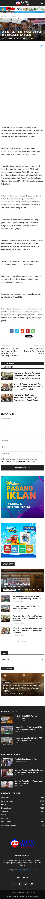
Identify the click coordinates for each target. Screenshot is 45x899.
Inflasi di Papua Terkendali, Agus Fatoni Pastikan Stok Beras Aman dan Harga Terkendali (28, 386)
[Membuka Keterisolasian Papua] (7, 762)
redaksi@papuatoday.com (28, 870)
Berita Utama (5, 400)
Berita (3, 804)
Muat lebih (21, 641)
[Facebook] (13, 884)
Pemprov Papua (7, 801)
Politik (3, 815)
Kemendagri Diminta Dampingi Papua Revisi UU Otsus (34, 351)
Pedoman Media (32, 892)
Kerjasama (5, 378)
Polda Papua (6, 822)
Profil (9, 892)
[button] (42, 3)
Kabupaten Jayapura (8, 825)
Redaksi (9, 38)
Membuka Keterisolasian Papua (26, 759)
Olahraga (4, 811)
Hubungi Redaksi (18, 892)
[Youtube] (32, 884)
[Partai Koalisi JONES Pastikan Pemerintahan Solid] (22, 580)
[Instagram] (19, 884)
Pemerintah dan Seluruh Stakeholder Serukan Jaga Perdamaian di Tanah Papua (26, 397)
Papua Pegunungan (9, 589)
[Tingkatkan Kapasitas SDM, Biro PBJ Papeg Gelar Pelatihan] (5, 608)
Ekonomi (4, 818)
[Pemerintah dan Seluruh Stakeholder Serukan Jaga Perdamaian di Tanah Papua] (7, 398)
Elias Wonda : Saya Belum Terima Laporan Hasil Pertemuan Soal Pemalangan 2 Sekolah (11, 352)
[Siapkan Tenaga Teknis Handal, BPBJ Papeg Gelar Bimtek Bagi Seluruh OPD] (5, 598)
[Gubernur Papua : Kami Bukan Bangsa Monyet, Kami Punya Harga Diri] (7, 773)
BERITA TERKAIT (9, 364)
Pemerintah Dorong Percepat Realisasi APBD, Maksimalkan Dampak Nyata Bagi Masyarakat (28, 375)
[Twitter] (25, 884)
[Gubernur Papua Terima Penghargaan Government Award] (7, 784)
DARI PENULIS (8, 367)
